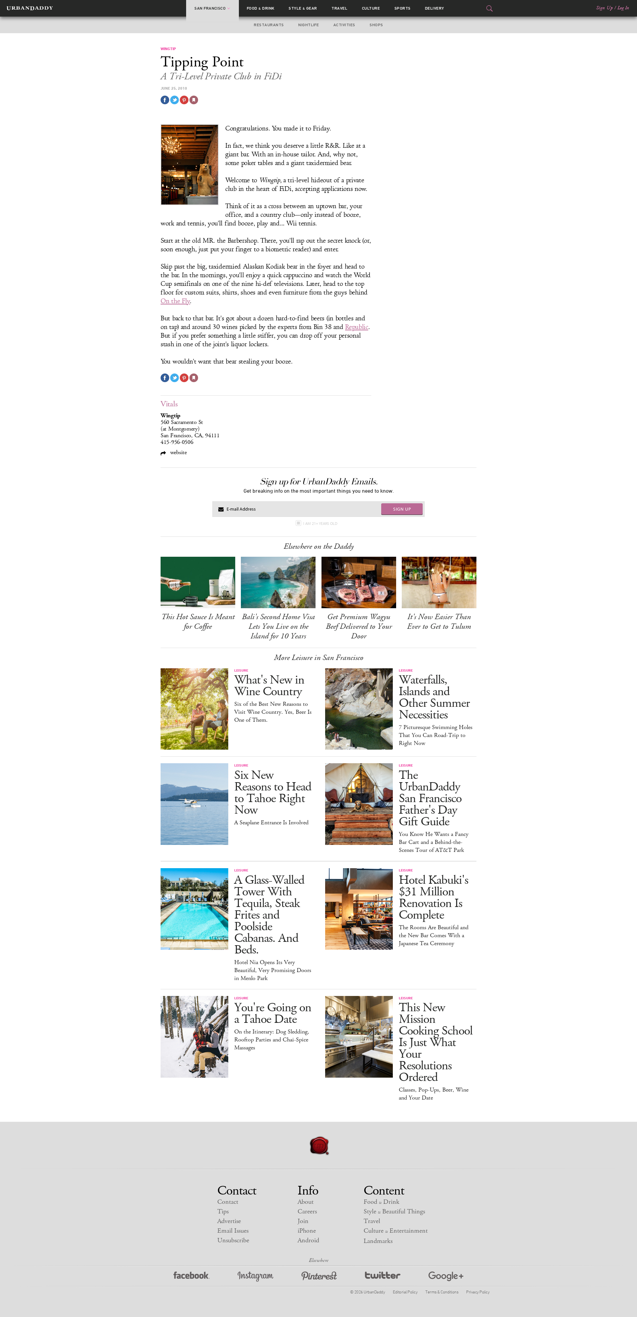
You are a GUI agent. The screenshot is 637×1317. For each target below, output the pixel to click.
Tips (223, 1211)
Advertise (229, 1221)
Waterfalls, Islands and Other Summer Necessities (434, 697)
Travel (339, 8)
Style (303, 8)
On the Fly (175, 301)
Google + (445, 1277)
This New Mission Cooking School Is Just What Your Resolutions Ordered (435, 1043)
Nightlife (308, 25)
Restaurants (269, 25)
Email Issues (232, 1230)
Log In (623, 8)
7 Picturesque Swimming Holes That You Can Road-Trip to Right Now (435, 735)
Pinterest (319, 1277)
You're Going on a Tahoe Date (272, 1014)
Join (303, 1221)
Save (184, 100)
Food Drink (260, 8)
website (178, 452)
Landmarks (378, 1241)
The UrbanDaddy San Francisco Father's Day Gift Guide (430, 798)
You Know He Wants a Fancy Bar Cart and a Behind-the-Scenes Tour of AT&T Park (433, 842)
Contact (227, 1201)
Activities (344, 25)
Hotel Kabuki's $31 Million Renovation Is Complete (433, 897)
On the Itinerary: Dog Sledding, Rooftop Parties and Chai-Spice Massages (271, 1040)
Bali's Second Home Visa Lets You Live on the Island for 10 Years (278, 626)
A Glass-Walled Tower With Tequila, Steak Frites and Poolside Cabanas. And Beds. (269, 915)
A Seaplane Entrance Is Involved (271, 823)
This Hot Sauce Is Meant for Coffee (198, 622)
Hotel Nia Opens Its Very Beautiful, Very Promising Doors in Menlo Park (272, 970)
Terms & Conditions (441, 1291)
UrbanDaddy (30, 8)
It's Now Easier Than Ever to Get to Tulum (439, 622)
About (306, 1201)
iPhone (307, 1230)
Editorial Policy (405, 1291)
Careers (307, 1211)
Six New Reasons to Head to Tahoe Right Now (272, 792)
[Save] (193, 100)
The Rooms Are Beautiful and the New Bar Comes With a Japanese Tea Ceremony (433, 935)
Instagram (255, 1277)
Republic (356, 327)
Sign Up (604, 8)
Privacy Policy (477, 1291)
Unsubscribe (233, 1240)
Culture (371, 8)
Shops (376, 25)
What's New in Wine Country (269, 686)
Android (308, 1240)
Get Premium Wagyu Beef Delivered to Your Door (359, 626)
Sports (402, 8)
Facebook (192, 1277)
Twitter (382, 1277)
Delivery (434, 8)
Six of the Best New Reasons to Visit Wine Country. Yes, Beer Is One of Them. (273, 712)
